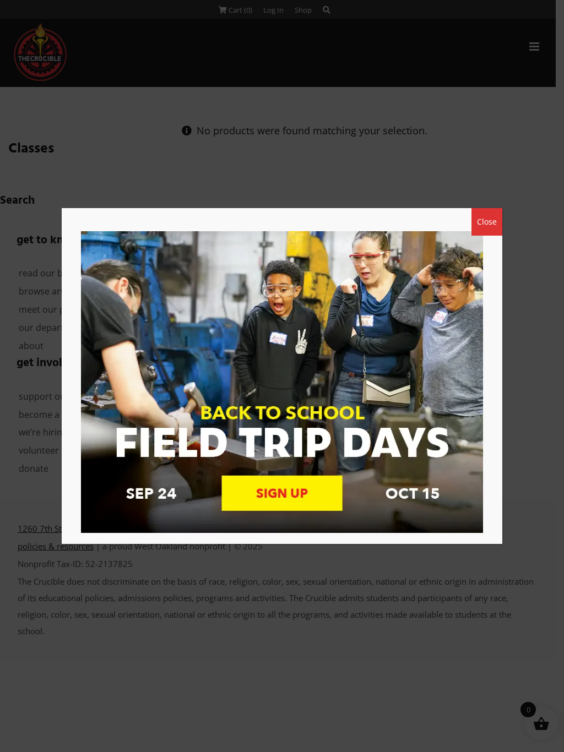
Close (487, 221)
